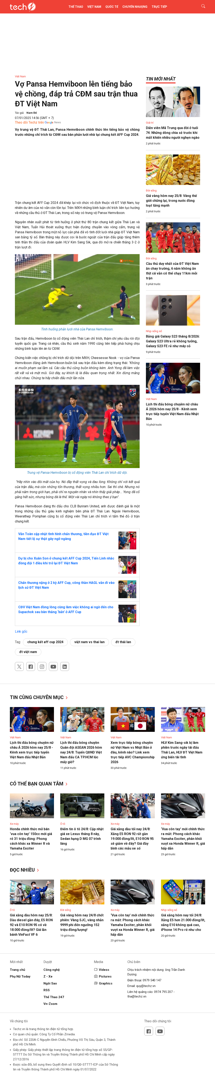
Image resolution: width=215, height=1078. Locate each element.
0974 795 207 (163, 992)
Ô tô (62, 823)
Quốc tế (111, 6)
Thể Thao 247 (53, 997)
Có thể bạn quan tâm (37, 784)
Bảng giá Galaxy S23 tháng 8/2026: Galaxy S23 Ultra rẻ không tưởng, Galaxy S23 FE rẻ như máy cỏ (173, 341)
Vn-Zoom (50, 1004)
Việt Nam (94, 6)
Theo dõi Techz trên (29, 122)
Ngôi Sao (50, 983)
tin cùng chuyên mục (37, 697)
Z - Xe (47, 976)
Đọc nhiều (23, 870)
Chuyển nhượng (134, 6)
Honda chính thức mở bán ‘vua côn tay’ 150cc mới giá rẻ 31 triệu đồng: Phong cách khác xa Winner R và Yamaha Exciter (31, 838)
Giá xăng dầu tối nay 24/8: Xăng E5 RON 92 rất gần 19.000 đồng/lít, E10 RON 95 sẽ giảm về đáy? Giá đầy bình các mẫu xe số (132, 838)
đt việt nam (28, 652)
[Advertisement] (77, 170)
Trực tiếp (159, 6)
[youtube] (53, 666)
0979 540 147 (152, 980)
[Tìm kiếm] (200, 6)
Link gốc (21, 631)
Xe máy (14, 823)
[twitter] (19, 666)
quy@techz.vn (146, 986)
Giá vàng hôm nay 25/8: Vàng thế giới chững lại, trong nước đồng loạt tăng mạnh (171, 200)
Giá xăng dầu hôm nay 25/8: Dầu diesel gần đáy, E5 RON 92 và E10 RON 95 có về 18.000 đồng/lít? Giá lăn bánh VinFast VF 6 (31, 925)
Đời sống (151, 190)
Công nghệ (51, 970)
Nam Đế (31, 112)
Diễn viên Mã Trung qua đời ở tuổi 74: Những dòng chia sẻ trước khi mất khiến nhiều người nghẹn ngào (172, 133)
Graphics (105, 983)
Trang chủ (17, 970)
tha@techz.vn (136, 996)
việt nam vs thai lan (89, 642)
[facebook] (30, 666)
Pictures (105, 976)
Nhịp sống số (154, 331)
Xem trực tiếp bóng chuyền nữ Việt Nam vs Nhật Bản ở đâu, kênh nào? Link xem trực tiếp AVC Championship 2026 (133, 752)
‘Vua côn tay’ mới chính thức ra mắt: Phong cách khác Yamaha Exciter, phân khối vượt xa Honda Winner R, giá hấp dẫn (183, 838)
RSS (46, 990)
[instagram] (42, 666)
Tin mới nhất (161, 79)
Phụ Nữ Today (20, 976)
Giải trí (149, 122)
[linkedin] (64, 666)
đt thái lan (123, 642)
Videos (104, 970)
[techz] (23, 6)
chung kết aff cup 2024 (45, 642)
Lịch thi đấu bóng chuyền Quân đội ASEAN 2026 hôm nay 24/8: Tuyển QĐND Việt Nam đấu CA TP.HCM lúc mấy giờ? (81, 752)
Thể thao (75, 6)
